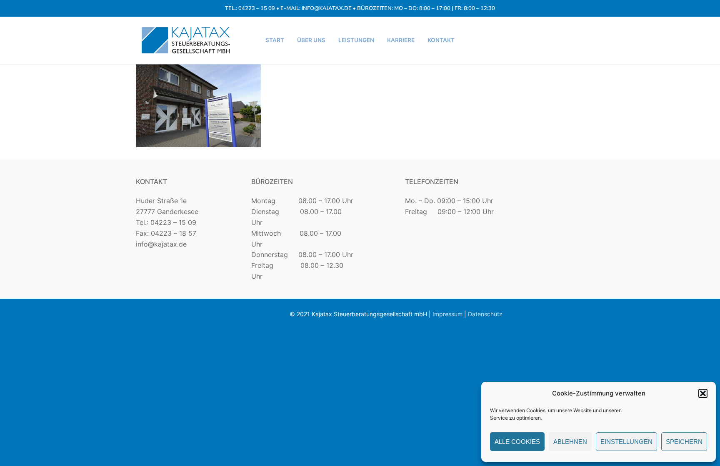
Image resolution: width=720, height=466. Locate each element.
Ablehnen (570, 441)
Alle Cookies (517, 441)
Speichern (684, 441)
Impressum (447, 313)
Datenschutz (485, 313)
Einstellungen (626, 441)
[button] (703, 393)
